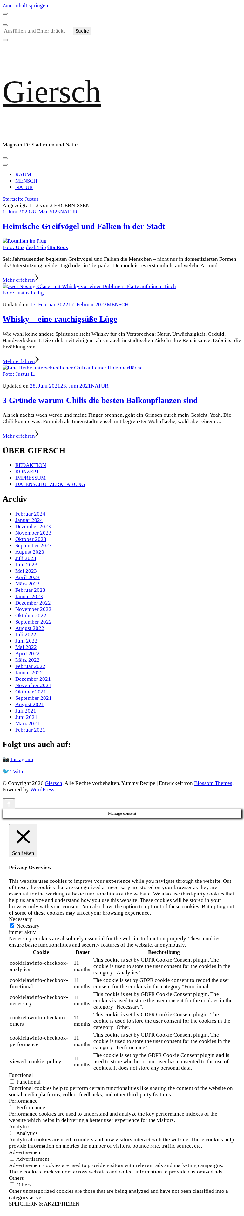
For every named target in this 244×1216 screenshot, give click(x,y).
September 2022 (33, 622)
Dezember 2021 (33, 679)
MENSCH (26, 181)
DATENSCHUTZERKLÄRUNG (50, 484)
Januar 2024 (29, 520)
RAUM (23, 175)
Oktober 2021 (30, 692)
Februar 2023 (30, 590)
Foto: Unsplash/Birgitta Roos (35, 247)
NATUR (24, 187)
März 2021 (27, 723)
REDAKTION (30, 465)
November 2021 (33, 685)
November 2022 (33, 609)
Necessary (28, 926)
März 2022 (27, 660)
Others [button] (16, 1178)
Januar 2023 (29, 596)
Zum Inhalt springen (25, 6)
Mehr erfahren (19, 280)
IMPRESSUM (30, 478)
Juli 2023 (25, 558)
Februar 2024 (30, 514)
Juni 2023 (26, 565)
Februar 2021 (30, 730)
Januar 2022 (29, 673)
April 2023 (27, 577)
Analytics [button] (19, 1127)
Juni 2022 (26, 641)
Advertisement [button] (25, 1152)
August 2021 (29, 704)
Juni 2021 (26, 717)
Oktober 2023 (30, 539)
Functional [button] (21, 1075)
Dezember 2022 (33, 603)
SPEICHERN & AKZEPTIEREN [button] (44, 1204)
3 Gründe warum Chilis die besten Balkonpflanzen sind (100, 400)
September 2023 (33, 546)
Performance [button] (23, 1101)
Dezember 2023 (33, 527)
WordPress (42, 790)
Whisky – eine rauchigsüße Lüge (60, 319)
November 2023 (33, 533)
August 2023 (29, 552)
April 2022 (27, 654)
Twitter (18, 771)
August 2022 (29, 628)
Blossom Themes (213, 783)
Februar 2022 (30, 666)
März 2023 (27, 584)
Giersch (52, 91)
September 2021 (33, 698)
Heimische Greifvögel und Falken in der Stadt (84, 226)
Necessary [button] (20, 919)
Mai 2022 (26, 647)
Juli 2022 (25, 635)
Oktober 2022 (30, 615)
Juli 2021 (25, 711)
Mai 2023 (26, 571)
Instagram (21, 759)
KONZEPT (27, 472)
